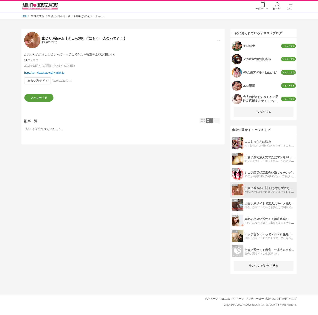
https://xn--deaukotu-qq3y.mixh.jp (44, 72)
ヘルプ (293, 298)
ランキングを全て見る (263, 265)
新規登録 (225, 298)
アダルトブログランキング (40, 6)
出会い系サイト (37, 80)
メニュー (291, 9)
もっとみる (263, 111)
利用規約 (282, 298)
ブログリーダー (255, 298)
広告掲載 (270, 298)
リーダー (263, 9)
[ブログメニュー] (218, 40)
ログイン (277, 9)
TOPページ (211, 298)
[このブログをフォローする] (39, 98)
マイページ (237, 298)
